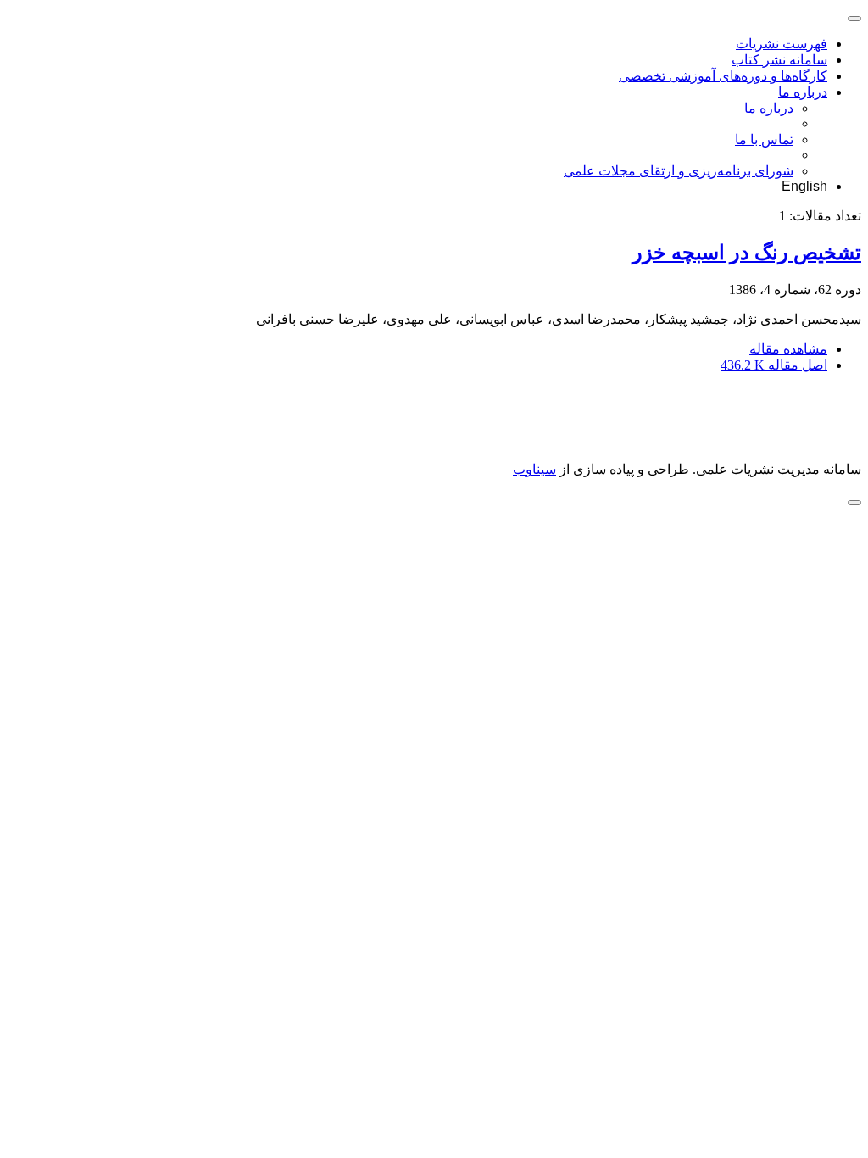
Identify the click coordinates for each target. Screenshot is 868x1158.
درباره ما (802, 92)
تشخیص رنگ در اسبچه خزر (746, 253)
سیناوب (534, 469)
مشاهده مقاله (788, 349)
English (804, 186)
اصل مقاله (774, 365)
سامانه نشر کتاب (779, 60)
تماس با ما (764, 139)
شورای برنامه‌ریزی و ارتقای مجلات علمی (678, 171)
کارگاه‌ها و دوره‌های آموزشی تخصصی (723, 76)
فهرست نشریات (781, 43)
